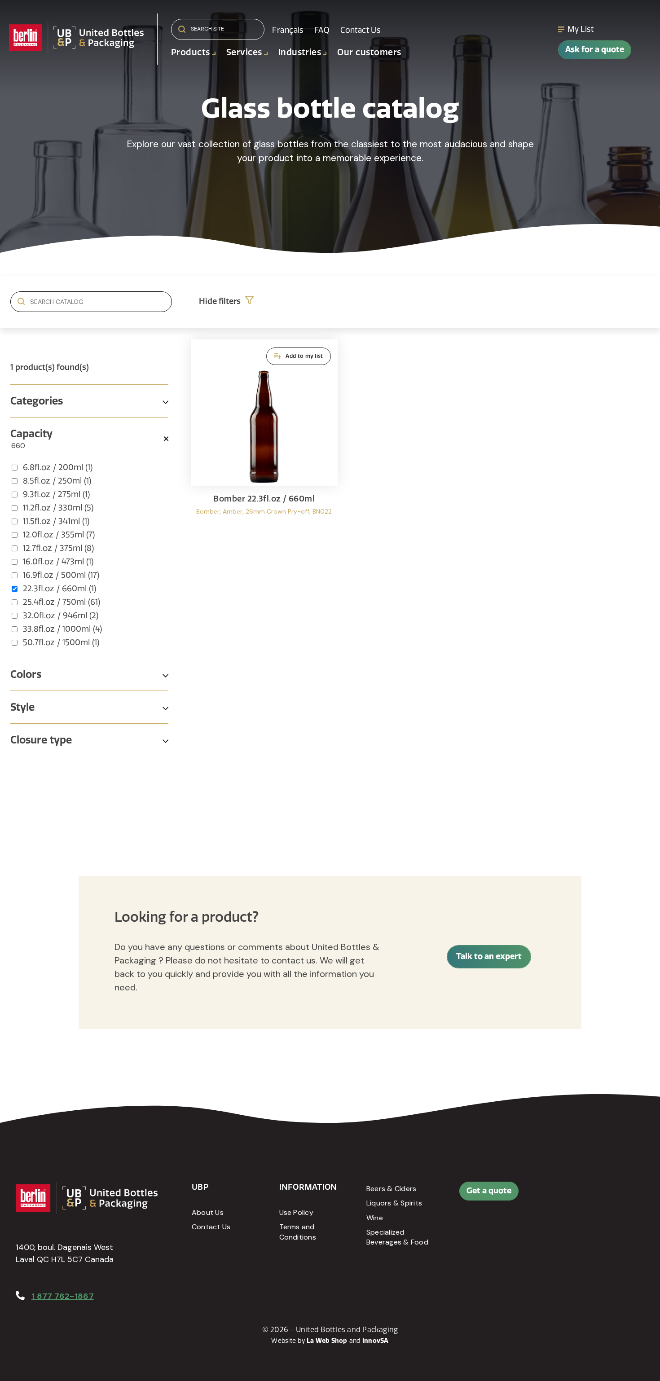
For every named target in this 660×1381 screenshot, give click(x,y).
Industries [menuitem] (299, 52)
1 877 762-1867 (62, 1296)
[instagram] (625, 1195)
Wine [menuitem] (374, 1218)
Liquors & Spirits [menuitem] (394, 1203)
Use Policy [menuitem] (296, 1212)
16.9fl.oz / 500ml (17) (61, 575)
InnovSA (375, 1341)
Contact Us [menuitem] (360, 30)
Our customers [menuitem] (369, 52)
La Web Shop (327, 1341)
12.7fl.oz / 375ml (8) (58, 548)
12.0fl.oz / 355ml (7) (59, 535)
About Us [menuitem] (208, 1212)
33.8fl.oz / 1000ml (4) (62, 629)
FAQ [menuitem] (322, 30)
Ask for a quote (594, 49)
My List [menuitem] (581, 29)
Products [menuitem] (190, 52)
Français (287, 30)
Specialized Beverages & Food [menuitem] (397, 1237)
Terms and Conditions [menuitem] (297, 1231)
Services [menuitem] (244, 52)
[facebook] (585, 1195)
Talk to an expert (489, 956)
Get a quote (488, 1191)
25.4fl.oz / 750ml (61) (61, 602)
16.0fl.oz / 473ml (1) (58, 562)
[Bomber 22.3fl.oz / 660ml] (264, 440)
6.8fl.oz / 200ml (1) (57, 467)
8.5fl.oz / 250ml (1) (57, 481)
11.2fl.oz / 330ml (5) (58, 508)
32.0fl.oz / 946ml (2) (60, 615)
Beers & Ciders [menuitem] (391, 1188)
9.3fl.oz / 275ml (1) (56, 494)
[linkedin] (605, 1195)
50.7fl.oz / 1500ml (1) (61, 642)
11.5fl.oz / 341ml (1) (56, 521)
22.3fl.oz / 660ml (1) (59, 589)
